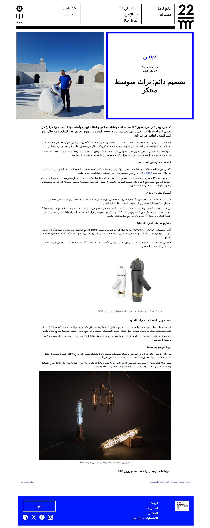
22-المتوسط (186, 16)
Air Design (146, 173)
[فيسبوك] (42, 517)
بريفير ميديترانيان (27, 482)
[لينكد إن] (25, 517)
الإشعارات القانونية (144, 518)
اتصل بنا (151, 508)
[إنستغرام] (50, 517)
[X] (33, 517)
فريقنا (154, 503)
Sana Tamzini (150, 67)
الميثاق (153, 513)
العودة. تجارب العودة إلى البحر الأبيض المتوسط (170, 482)
